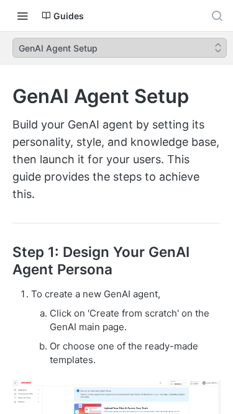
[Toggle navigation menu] (22, 15)
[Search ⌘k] (217, 15)
